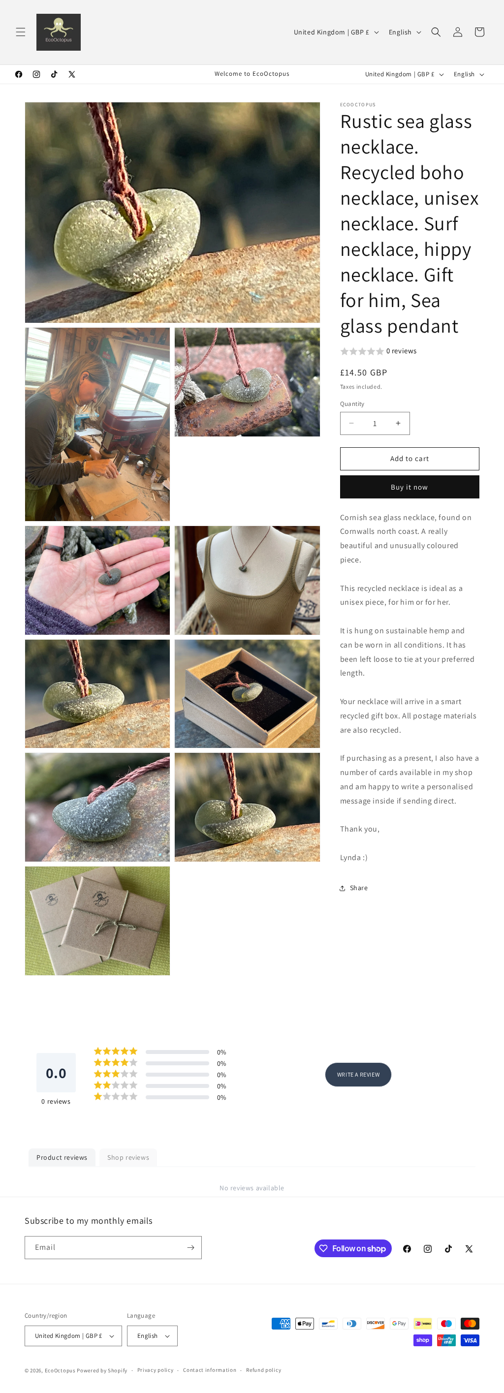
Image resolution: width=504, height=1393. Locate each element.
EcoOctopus (60, 1370)
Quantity (352, 404)
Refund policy (263, 1369)
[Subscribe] (190, 1247)
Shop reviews (128, 1157)
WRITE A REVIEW (358, 1074)
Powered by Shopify (102, 1370)
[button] (21, 32)
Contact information (209, 1369)
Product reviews (62, 1157)
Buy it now (409, 487)
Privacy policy (155, 1369)
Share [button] (359, 887)
